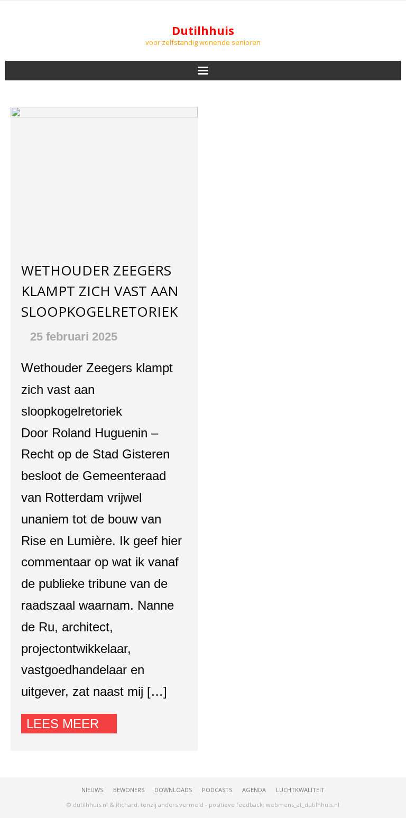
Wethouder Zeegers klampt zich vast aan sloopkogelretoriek (100, 291)
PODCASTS (217, 790)
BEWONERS (128, 790)
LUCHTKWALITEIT (300, 790)
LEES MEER (62, 723)
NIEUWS (92, 790)
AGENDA (254, 790)
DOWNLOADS (173, 790)
